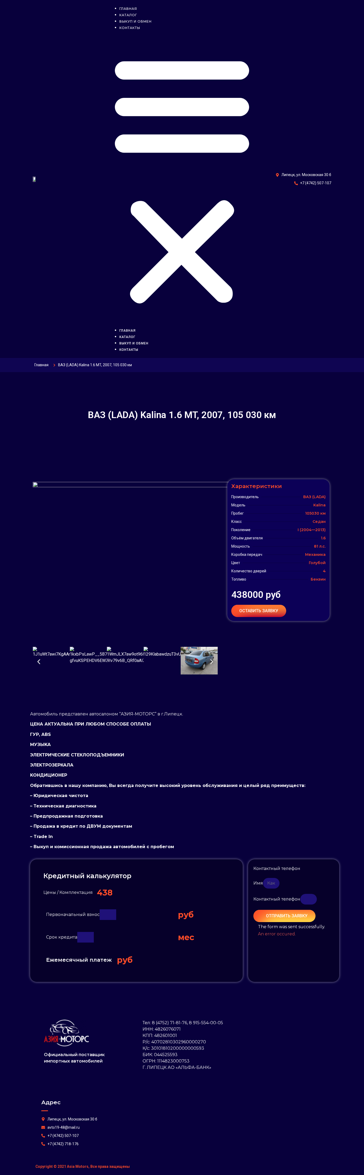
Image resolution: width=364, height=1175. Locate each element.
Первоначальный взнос (73, 914)
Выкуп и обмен (133, 343)
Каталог (127, 337)
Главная (127, 330)
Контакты (129, 28)
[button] (182, 179)
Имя (258, 883)
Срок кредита (61, 937)
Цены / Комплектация (68, 892)
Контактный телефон (276, 868)
